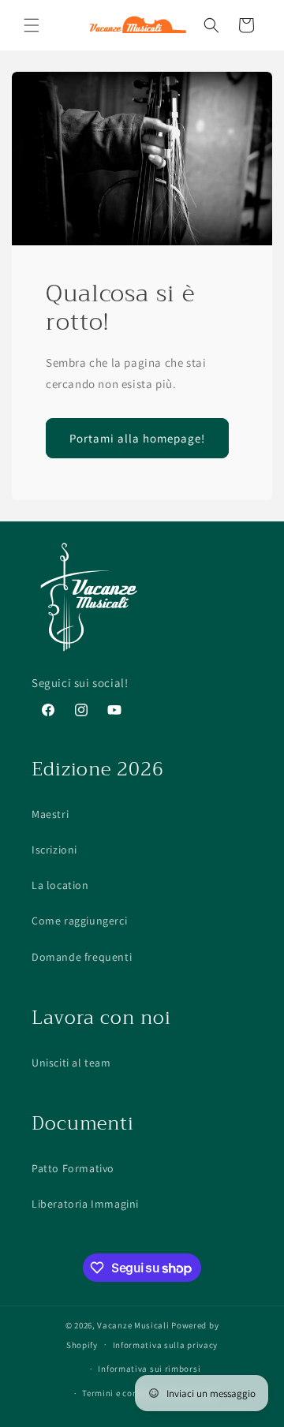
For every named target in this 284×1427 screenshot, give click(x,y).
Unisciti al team (71, 1062)
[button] (31, 25)
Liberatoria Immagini (85, 1204)
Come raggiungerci (79, 920)
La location (60, 885)
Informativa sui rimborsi (149, 1368)
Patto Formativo (73, 1168)
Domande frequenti (82, 957)
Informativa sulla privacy (166, 1344)
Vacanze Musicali (133, 1325)
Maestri (50, 814)
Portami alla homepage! (137, 438)
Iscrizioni (54, 849)
